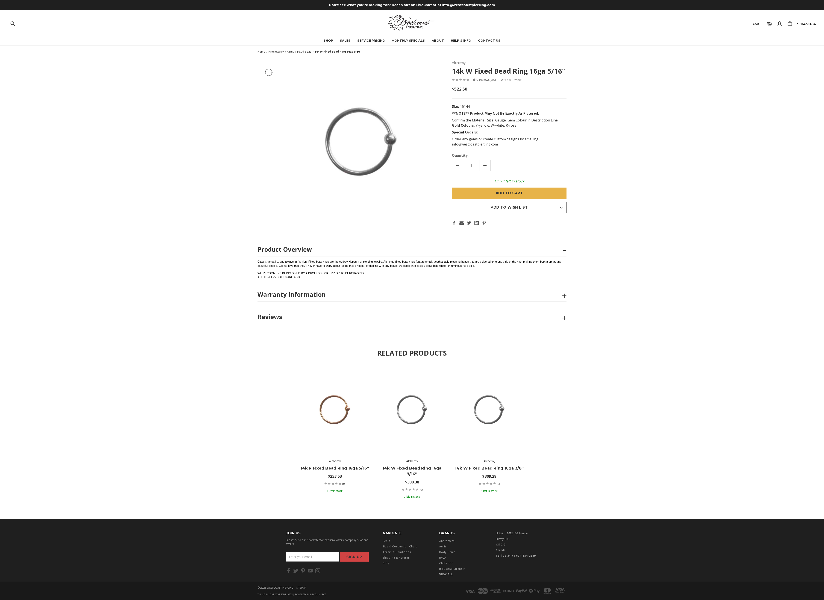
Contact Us (489, 40)
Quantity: (460, 155)
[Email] (461, 223)
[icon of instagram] (317, 570)
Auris (443, 546)
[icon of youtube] (310, 570)
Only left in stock (509, 181)
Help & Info (461, 40)
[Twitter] (469, 223)
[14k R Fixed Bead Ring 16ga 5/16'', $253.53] (334, 409)
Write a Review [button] (511, 80)
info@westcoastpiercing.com (468, 5)
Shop (328, 40)
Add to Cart (334, 441)
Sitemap (301, 587)
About (438, 40)
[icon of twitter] (295, 570)
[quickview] (360, 385)
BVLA (442, 557)
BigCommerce (317, 594)
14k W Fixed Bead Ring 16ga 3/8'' (489, 468)
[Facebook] (454, 223)
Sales (345, 40)
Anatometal (447, 541)
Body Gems (447, 552)
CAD (756, 24)
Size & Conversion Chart (400, 546)
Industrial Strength (452, 569)
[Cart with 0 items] (790, 22)
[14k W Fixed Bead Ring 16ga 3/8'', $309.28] (489, 409)
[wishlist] (360, 373)
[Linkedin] (476, 223)
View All (446, 574)
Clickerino (446, 563)
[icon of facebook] (288, 570)
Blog (386, 563)
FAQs (386, 541)
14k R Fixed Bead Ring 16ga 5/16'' (334, 468)
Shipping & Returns (396, 557)
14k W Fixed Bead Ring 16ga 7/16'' (412, 471)
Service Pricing (371, 40)
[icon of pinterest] (303, 570)
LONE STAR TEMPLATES (280, 594)
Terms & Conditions (397, 552)
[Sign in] (779, 22)
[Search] (13, 22)
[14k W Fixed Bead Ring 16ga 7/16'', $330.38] (412, 409)
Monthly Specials (408, 40)
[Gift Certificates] (769, 22)
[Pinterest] (484, 223)
